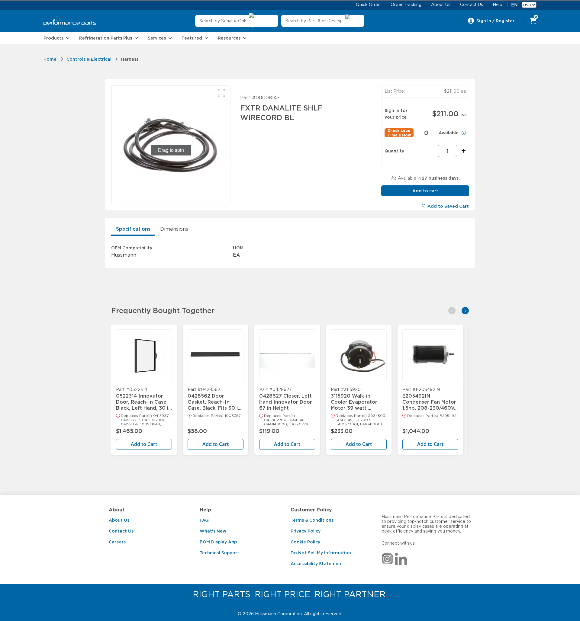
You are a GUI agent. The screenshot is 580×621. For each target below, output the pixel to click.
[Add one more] (462, 151)
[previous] (452, 310)
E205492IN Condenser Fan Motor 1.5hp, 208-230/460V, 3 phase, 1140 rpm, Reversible (429, 399)
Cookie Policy (305, 541)
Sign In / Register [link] (495, 20)
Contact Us (121, 531)
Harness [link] (129, 59)
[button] (221, 93)
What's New (213, 531)
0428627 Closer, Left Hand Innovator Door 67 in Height (285, 399)
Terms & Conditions (312, 520)
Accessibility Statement (317, 563)
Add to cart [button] (425, 190)
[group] (171, 145)
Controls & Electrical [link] (88, 59)
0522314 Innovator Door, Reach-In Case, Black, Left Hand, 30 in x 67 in (143, 399)
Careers (117, 541)
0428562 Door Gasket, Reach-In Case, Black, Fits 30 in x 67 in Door (214, 399)
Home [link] (50, 59)
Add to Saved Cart (448, 206)
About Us (119, 520)
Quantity (394, 151)
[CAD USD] (529, 4)
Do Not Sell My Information (321, 552)
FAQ (204, 520)
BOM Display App (218, 541)
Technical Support (219, 552)
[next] (465, 310)
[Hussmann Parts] (70, 21)
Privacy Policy (306, 531)
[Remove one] (431, 151)
